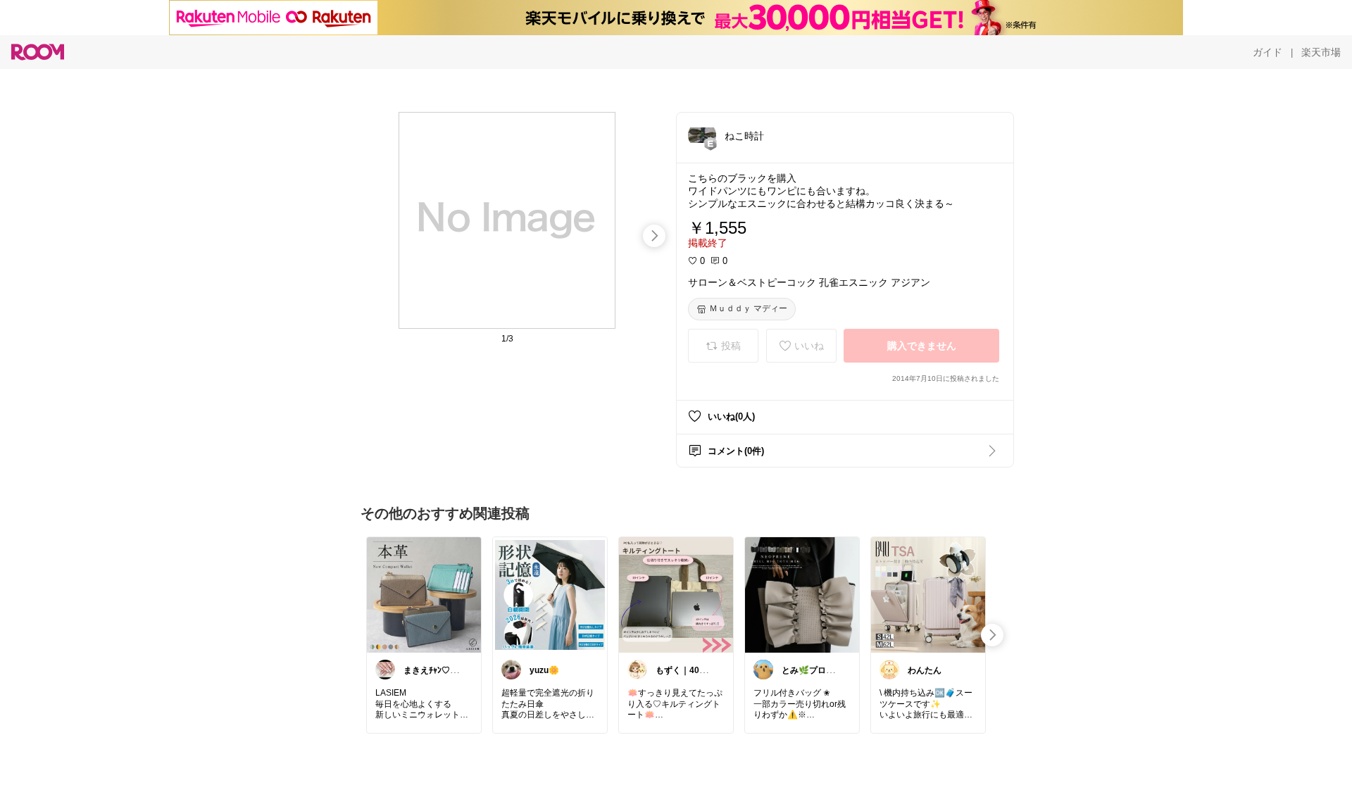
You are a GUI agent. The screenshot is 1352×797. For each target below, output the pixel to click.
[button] (702, 135)
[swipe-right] (654, 236)
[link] (424, 594)
